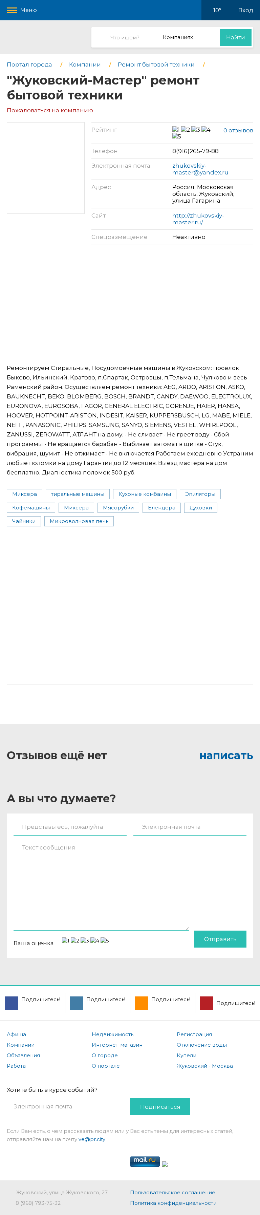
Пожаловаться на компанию (50, 110)
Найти (235, 37)
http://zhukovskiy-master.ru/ (198, 219)
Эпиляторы (200, 494)
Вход (245, 10)
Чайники (24, 521)
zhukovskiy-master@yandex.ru (200, 169)
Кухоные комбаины (144, 494)
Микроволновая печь (79, 521)
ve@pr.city (92, 1139)
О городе (105, 1055)
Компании (21, 1045)
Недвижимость (112, 1034)
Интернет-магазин (117, 1045)
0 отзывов (238, 130)
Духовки (201, 507)
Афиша (16, 1034)
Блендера (161, 507)
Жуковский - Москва (205, 1066)
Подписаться (160, 1106)
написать (226, 755)
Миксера (24, 494)
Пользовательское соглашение (172, 1192)
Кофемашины (31, 507)
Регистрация (194, 1034)
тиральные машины (77, 494)
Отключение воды (202, 1045)
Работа (16, 1066)
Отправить (220, 939)
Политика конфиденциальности (173, 1203)
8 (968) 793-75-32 (38, 1203)
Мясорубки (118, 507)
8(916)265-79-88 (195, 151)
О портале (106, 1066)
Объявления (23, 1055)
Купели (186, 1055)
